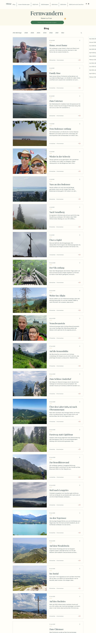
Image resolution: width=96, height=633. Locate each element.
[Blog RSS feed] (65, 19)
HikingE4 (9, 4)
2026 (26, 33)
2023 (44, 33)
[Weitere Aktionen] (80, 40)
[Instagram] (88, 4)
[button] (81, 33)
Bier (62, 33)
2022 (50, 33)
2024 (38, 33)
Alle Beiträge (17, 33)
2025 (32, 33)
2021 (57, 33)
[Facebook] (86, 4)
